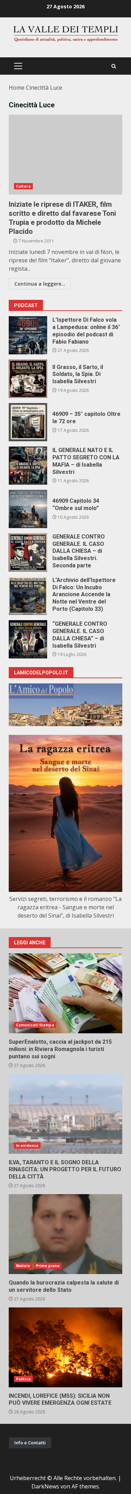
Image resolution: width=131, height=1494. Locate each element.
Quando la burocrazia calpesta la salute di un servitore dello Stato (65, 1234)
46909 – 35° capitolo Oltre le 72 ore (28, 422)
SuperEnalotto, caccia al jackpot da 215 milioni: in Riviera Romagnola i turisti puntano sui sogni (65, 993)
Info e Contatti (30, 1442)
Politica (23, 1379)
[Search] (113, 66)
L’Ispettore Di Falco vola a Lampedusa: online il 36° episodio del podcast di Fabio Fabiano (28, 335)
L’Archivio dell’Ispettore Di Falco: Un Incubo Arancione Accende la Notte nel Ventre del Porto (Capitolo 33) (28, 596)
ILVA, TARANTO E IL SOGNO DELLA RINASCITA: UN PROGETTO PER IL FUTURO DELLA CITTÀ (65, 1114)
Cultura (23, 186)
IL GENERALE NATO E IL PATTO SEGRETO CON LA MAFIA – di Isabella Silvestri (28, 465)
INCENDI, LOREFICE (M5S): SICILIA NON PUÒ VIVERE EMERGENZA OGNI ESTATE (65, 1347)
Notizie (23, 1265)
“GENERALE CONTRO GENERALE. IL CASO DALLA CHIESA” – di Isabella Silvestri (28, 639)
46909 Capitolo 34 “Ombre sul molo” (28, 509)
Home (16, 87)
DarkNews (45, 1486)
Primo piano (47, 1265)
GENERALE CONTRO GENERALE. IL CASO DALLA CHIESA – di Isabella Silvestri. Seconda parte (28, 552)
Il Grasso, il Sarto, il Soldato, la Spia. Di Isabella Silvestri (28, 379)
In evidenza (27, 1145)
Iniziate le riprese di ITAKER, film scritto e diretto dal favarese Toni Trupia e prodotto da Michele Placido (65, 155)
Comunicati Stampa (35, 1025)
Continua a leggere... (39, 283)
